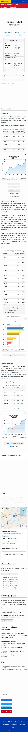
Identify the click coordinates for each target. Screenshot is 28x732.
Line (12, 193)
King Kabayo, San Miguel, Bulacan (11, 585)
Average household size (14, 190)
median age (12, 239)
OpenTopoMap (5, 533)
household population (9, 116)
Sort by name (5, 574)
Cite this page (5, 694)
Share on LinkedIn (6, 708)
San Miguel (4, 7)
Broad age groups (20, 355)
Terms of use (6, 724)
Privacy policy (14, 724)
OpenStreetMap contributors (21, 528)
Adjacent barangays (20, 32)
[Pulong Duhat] (14, 516)
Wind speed (12, 543)
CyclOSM (13, 533)
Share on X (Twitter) (6, 704)
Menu (25, 1)
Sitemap (14, 727)
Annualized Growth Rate (18, 443)
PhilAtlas (6, 2)
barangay (16, 43)
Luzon (16, 4)
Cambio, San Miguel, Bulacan (10, 583)
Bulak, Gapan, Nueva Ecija (9, 588)
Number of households (14, 187)
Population (7, 443)
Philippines (9, 4)
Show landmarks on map (7, 620)
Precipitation (5, 543)
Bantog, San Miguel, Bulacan (10, 577)
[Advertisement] (14, 14)
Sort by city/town (13, 574)
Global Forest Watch (12, 548)
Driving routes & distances (11, 554)
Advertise (10, 721)
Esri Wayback (14, 538)
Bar (17, 193)
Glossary (5, 719)
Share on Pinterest (6, 711)
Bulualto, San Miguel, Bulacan (10, 579)
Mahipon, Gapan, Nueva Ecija (10, 590)
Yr (11, 546)
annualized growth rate (7, 374)
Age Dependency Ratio (21, 233)
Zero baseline (15, 196)
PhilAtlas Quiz (17, 719)
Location (8, 35)
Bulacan (19, 6)
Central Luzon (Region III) (7, 6)
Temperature (18, 541)
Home (2, 4)
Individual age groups (8, 355)
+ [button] (2, 509)
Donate (23, 721)
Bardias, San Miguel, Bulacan (10, 581)
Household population (14, 183)
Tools (10, 719)
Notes (20, 35)
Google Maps (5, 536)
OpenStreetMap (13, 531)
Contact (17, 721)
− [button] (2, 511)
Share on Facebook (6, 700)
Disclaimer (22, 724)
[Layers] (3, 526)
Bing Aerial (18, 533)
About (5, 721)
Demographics (8, 32)
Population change (8, 455)
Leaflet (13, 528)
